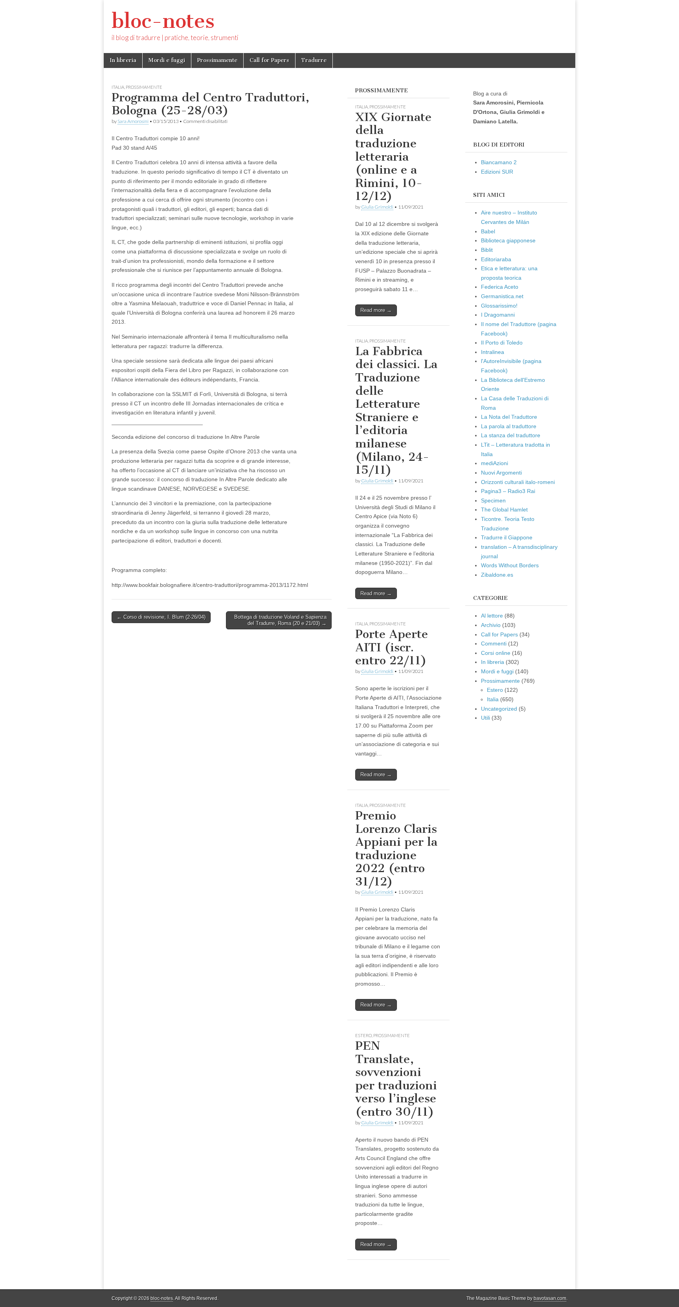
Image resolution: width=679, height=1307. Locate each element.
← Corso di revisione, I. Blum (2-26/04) (161, 617)
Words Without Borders (510, 565)
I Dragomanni (498, 315)
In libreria (123, 60)
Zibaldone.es (497, 575)
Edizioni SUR (497, 172)
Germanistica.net (502, 296)
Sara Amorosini (133, 121)
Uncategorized (499, 709)
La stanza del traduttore (510, 435)
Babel (488, 231)
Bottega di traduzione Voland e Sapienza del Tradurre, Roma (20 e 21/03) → (280, 620)
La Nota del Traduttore (509, 417)
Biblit (487, 250)
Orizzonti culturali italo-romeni (518, 482)
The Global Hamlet (504, 509)
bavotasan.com (550, 1298)
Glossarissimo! (499, 305)
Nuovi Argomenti (501, 472)
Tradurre (314, 60)
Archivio (491, 625)
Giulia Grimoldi (377, 207)
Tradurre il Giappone (506, 537)
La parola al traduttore (508, 426)
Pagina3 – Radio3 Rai (508, 491)
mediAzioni (494, 463)
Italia (118, 87)
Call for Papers (269, 60)
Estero (363, 1035)
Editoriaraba (496, 259)
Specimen (493, 500)
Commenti (493, 643)
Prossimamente (217, 60)
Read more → (376, 310)
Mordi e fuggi (167, 60)
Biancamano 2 (499, 162)
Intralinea (492, 352)
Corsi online (495, 653)
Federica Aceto (499, 287)
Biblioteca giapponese (508, 240)
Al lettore (492, 615)
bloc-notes (163, 21)
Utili (485, 718)
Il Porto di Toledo (502, 342)
